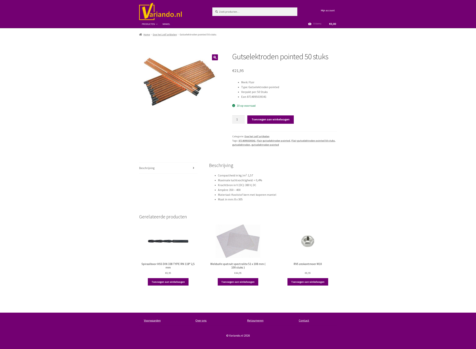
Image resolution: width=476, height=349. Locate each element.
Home (147, 34)
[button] (215, 57)
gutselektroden (241, 144)
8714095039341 (247, 140)
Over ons (201, 320)
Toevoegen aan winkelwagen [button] (168, 282)
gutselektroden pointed (265, 144)
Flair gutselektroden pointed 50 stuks (313, 140)
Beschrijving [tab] (147, 168)
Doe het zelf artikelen (165, 34)
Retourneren (255, 320)
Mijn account (328, 10)
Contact (304, 320)
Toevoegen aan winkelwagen (271, 119)
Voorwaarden (152, 320)
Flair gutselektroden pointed (273, 140)
